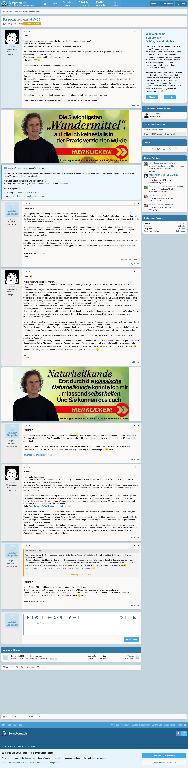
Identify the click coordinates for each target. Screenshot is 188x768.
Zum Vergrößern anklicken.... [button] (81, 575)
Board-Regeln (169, 725)
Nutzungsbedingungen (141, 725)
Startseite (44, 3)
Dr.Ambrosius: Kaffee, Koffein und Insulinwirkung (50, 506)
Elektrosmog (153, 171)
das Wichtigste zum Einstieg (30, 193)
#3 (138, 271)
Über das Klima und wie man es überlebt (165, 186)
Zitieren (136, 105)
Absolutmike (129, 658)
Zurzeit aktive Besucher (155, 125)
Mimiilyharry (180, 231)
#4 (138, 425)
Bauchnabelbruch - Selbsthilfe (161, 205)
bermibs (147, 130)
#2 (138, 204)
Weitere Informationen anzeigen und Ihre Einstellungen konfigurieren (30, 763)
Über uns (115, 725)
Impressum (125, 725)
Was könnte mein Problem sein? (36, 659)
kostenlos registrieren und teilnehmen (33, 196)
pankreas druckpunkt (32, 24)
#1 (138, 31)
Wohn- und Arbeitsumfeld (158, 192)
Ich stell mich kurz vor (157, 196)
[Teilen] (135, 31)
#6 (138, 545)
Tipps (179, 725)
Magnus (13, 659)
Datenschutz (157, 725)
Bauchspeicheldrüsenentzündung (38, 455)
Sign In (152, 97)
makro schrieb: (31, 551)
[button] (54, 3)
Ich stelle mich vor (155, 201)
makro (7, 24)
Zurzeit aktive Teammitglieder (157, 109)
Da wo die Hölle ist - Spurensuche (26, 656)
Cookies (7, 725)
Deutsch (18, 725)
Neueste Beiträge (152, 158)
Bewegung (152, 210)
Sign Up (169, 97)
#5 (138, 467)
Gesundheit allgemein (157, 183)
